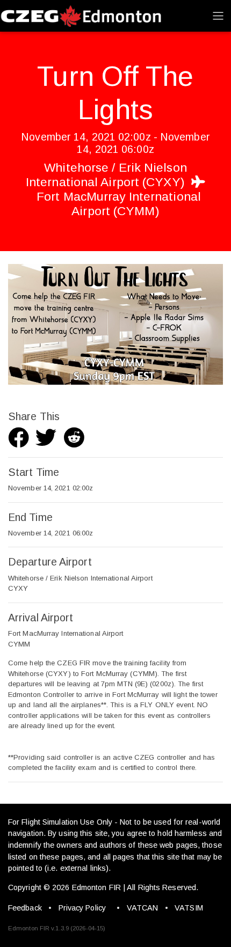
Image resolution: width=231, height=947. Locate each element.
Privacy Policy (82, 908)
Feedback (25, 908)
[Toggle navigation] (218, 15)
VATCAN (142, 908)
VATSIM (189, 908)
